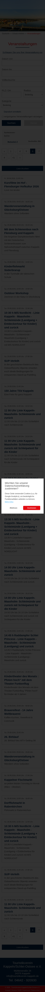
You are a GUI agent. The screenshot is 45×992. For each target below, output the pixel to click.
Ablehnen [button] (13, 508)
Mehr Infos (9, 502)
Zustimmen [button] (31, 508)
